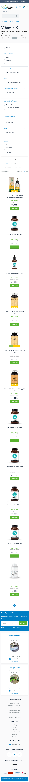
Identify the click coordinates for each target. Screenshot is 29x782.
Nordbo (8, 150)
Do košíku (15, 208)
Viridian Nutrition (10, 147)
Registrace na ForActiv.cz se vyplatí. (12, 778)
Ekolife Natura (9, 145)
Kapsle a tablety (10, 132)
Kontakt (15, 729)
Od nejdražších (18, 167)
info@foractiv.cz (16, 744)
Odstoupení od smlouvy (15, 717)
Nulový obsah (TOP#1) (11, 95)
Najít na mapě (14, 661)
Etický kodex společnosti (14, 712)
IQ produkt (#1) (9, 104)
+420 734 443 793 (15, 688)
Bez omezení (9, 62)
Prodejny (14, 725)
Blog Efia (14, 736)
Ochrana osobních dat (14, 710)
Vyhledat (17, 16)
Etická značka (9, 110)
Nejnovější (14, 163)
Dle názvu (5, 163)
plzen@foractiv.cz (15, 690)
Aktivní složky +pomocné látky (13, 82)
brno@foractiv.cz (16, 659)
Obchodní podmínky (14, 708)
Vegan (7, 57)
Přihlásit (23, 623)
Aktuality (14, 734)
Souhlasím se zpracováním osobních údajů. (13, 627)
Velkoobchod (14, 715)
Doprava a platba (14, 703)
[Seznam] (27, 172)
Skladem (8, 47)
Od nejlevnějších (7, 167)
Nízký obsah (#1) (10, 92)
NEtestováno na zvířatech (12, 107)
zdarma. (23, 1)
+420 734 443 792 (16, 656)
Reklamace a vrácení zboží (14, 705)
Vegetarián (8, 60)
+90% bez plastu (10, 122)
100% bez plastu (10, 120)
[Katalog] (24, 172)
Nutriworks (8, 152)
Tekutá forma (9, 135)
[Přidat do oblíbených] (25, 176)
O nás (14, 727)
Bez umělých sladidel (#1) (12, 72)
